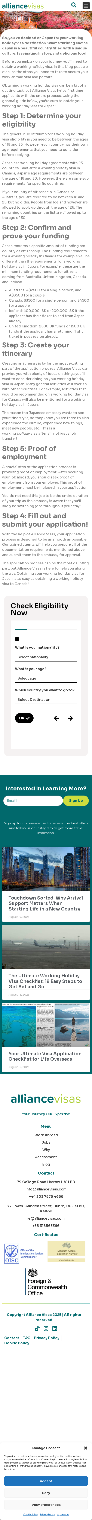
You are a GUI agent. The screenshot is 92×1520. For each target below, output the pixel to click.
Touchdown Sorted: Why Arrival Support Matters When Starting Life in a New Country (46, 903)
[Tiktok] (37, 1328)
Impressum (63, 1514)
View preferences (46, 1505)
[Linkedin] (55, 1328)
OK (21, 718)
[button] (85, 1448)
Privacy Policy (47, 1514)
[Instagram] (46, 1328)
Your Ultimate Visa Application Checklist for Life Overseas (45, 1056)
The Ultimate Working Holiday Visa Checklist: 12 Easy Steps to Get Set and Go (45, 981)
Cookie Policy (30, 1514)
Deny (46, 1493)
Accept (46, 1481)
